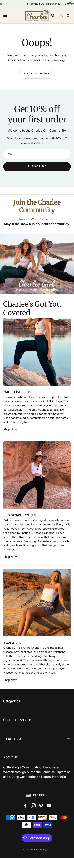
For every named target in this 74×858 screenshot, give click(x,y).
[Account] (61, 15)
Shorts (9, 642)
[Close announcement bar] (70, 3)
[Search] (52, 15)
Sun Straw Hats (16, 515)
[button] (37, 701)
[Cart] (68, 15)
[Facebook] (25, 805)
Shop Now (10, 429)
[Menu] (5, 15)
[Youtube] (49, 805)
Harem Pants (14, 392)
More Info (59, 777)
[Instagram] (33, 805)
